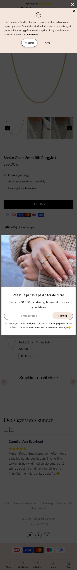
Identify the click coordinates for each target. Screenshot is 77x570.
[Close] (74, 11)
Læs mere (32, 34)
